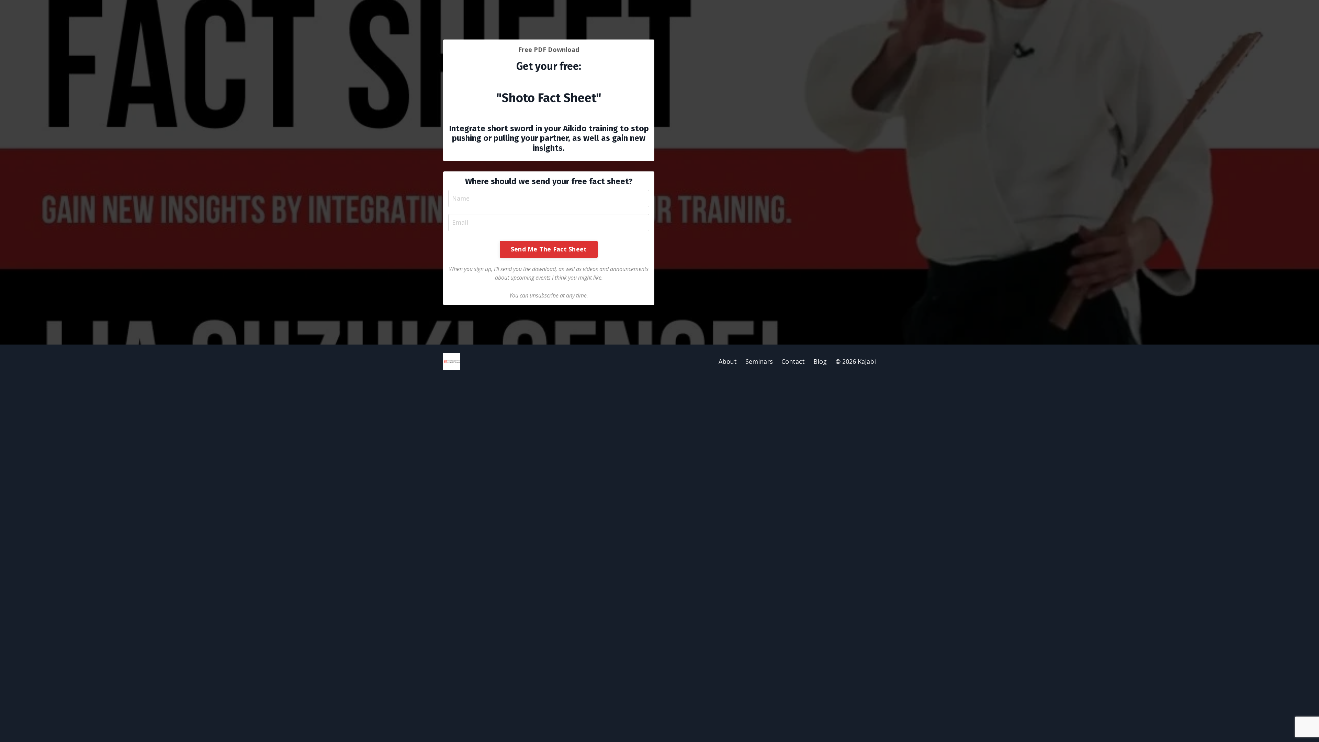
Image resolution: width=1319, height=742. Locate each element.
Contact (793, 361)
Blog (820, 361)
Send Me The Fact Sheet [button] (549, 249)
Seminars (759, 361)
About (728, 361)
